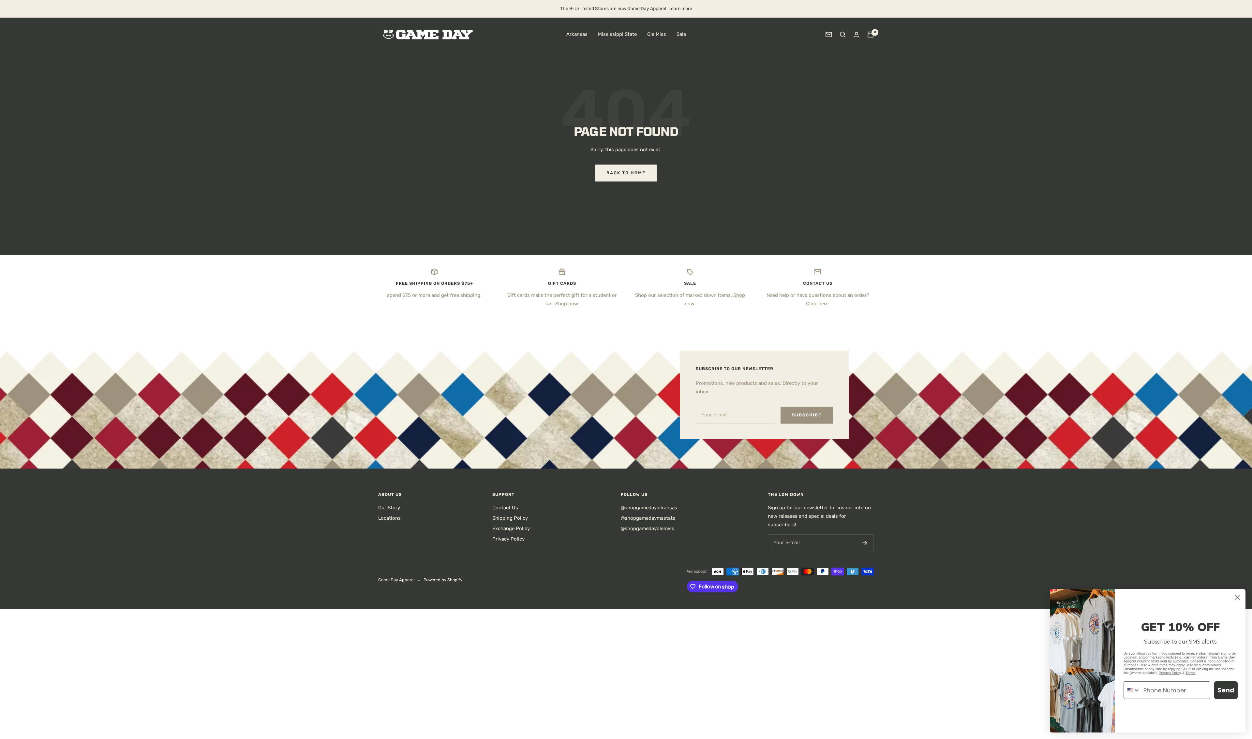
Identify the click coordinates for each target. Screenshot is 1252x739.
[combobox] (1132, 690)
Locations (389, 518)
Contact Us (505, 508)
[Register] (864, 543)
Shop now (566, 304)
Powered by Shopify (443, 579)
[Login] (856, 34)
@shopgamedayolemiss (647, 528)
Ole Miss (656, 34)
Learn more (680, 8)
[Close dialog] (1237, 597)
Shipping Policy (510, 518)
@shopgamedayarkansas (649, 508)
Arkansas (577, 34)
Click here (817, 304)
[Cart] (870, 34)
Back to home (626, 172)
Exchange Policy (511, 528)
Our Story (389, 508)
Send (1225, 690)
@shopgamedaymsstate (648, 518)
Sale (681, 34)
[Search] (843, 34)
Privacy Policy (508, 539)
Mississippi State (617, 34)
